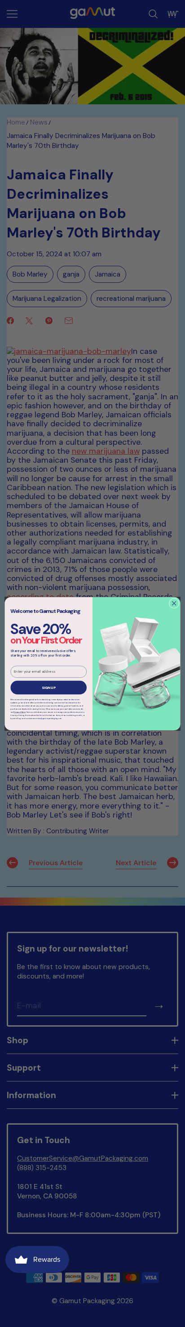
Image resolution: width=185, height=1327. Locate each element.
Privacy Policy (19, 712)
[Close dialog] (174, 603)
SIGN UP (48, 687)
